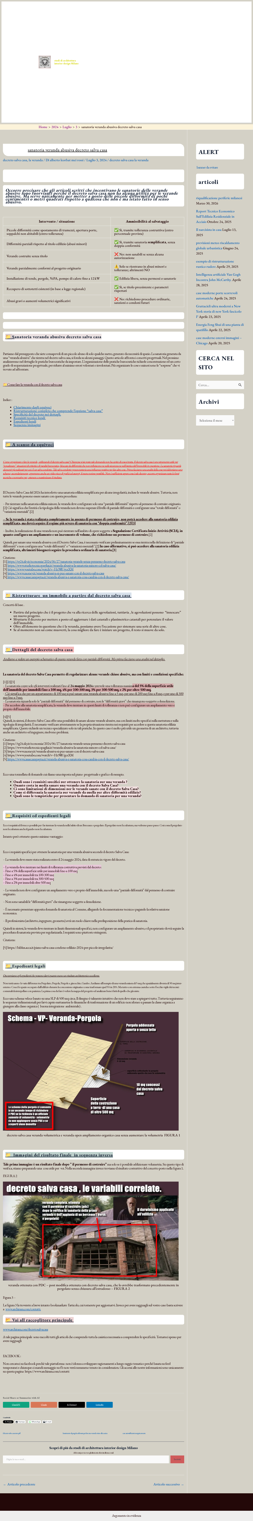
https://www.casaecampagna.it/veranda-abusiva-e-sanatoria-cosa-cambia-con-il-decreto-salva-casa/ (68, 577)
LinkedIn (100, 1404)
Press (107, 32)
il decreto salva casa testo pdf (11, 1433)
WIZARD (94, 91)
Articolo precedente (19, 1484)
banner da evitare (207, 167)
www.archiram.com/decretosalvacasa (25, 1329)
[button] (97, 32)
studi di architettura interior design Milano (66, 62)
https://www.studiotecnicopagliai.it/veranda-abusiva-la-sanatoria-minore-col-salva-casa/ (61, 565)
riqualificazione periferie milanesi (219, 198)
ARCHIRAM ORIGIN (176, 32)
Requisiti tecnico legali (29, 417)
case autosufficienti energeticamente (134, 1433)
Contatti (141, 32)
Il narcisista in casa (209, 229)
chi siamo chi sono (114, 91)
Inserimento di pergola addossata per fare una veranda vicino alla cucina (85, 1433)
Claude (44, 1404)
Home (93, 32)
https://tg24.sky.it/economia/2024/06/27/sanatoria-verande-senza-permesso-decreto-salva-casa (66, 561)
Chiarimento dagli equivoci (32, 407)
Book (157, 32)
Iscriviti (177, 1459)
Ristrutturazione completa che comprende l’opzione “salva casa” (58, 410)
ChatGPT (16, 1404)
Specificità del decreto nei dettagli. (37, 414)
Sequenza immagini (27, 424)
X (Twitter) (72, 1404)
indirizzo (195, 32)
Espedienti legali (24, 421)
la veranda (36, 160)
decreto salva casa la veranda (129, 160)
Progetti (123, 32)
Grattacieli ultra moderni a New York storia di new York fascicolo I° (218, 311)
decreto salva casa (15, 160)
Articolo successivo (168, 1484)
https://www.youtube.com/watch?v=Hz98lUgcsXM (40, 569)
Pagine (133, 91)
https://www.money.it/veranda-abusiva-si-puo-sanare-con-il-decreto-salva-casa (55, 573)
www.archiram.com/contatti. (23, 1309)
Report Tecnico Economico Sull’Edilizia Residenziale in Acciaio (215, 216)
